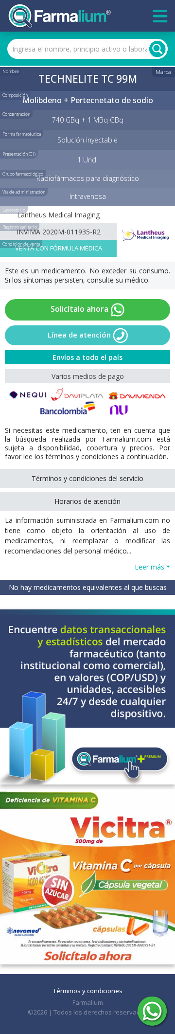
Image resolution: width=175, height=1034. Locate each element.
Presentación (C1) (18, 154)
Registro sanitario (19, 227)
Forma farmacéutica (21, 134)
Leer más (149, 566)
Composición (15, 95)
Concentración (16, 114)
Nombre (10, 71)
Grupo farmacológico (22, 174)
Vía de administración (23, 192)
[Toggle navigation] (160, 16)
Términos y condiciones (87, 990)
